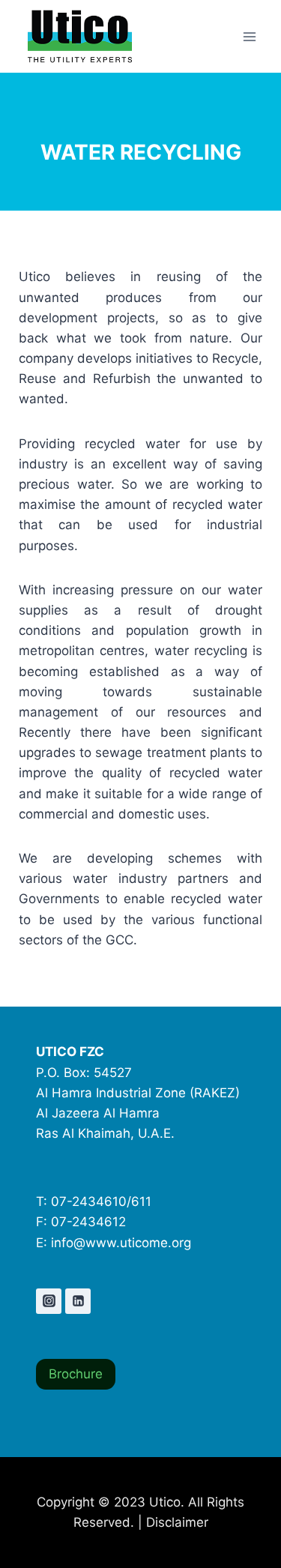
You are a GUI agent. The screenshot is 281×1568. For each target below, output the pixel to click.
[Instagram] (48, 1301)
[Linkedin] (78, 1301)
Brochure (76, 1373)
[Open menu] (249, 36)
